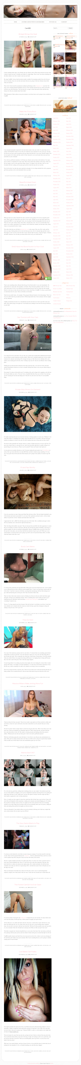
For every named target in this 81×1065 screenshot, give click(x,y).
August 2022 (56, 187)
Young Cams (69, 300)
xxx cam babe (30, 879)
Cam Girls (33, 461)
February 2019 (69, 130)
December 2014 (69, 248)
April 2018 (68, 154)
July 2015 (68, 233)
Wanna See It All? (28, 753)
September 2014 (70, 257)
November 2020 (56, 239)
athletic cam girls (40, 540)
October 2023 (56, 157)
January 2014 (69, 278)
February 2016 (69, 220)
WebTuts (51, 1063)
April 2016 (68, 217)
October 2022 (56, 184)
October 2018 (69, 142)
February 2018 (69, 160)
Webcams (19, 105)
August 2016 (69, 208)
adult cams (30, 240)
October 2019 (56, 272)
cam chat (36, 1051)
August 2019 (56, 278)
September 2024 (57, 142)
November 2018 (69, 139)
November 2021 (56, 214)
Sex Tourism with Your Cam (27, 317)
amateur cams (37, 240)
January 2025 (56, 136)
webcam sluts (42, 462)
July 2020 (55, 251)
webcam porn (28, 462)
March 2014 (69, 272)
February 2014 (69, 275)
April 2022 (55, 199)
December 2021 (56, 211)
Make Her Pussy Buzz (27, 111)
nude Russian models (27, 312)
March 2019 (69, 127)
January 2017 (69, 193)
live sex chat (29, 541)
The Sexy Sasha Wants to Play (27, 823)
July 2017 (68, 178)
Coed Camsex (56, 297)
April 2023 (55, 169)
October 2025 (56, 124)
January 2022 (56, 208)
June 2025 (55, 127)
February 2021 (56, 233)
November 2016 (69, 199)
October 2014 (69, 254)
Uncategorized (21, 461)
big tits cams (39, 613)
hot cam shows (40, 878)
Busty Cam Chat (20, 746)
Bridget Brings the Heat (28, 34)
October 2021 (56, 217)
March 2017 (69, 187)
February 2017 (69, 190)
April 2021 (55, 229)
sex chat (29, 946)
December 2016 (69, 196)
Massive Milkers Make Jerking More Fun (27, 683)
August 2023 (56, 163)
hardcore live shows (25, 678)
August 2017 (69, 175)
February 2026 (56, 121)
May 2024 (55, 145)
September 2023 (57, 160)
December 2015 (69, 226)
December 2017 (69, 166)
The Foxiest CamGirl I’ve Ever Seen (27, 885)
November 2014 (69, 251)
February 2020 (56, 260)
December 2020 (56, 236)
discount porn (42, 461)
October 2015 (69, 229)
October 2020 (56, 242)
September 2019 (57, 275)
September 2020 (57, 245)
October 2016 (69, 202)
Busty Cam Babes (28, 547)
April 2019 (68, 124)
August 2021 (56, 223)
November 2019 (56, 269)
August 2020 (56, 248)
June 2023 (55, 166)
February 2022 (56, 205)
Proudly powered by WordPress (34, 1063)
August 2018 (69, 148)
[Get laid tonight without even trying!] (65, 112)
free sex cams (46, 677)
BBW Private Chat (57, 285)
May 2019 (68, 121)
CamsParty (64, 21)
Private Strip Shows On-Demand (27, 390)
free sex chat (43, 105)
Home (15, 21)
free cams (33, 175)
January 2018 (69, 163)
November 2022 (56, 181)
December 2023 (56, 154)
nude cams (27, 106)
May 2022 (55, 196)
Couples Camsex (22, 677)
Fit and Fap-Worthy (27, 467)
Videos (67, 294)
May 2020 (55, 254)
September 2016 (70, 205)
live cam (44, 1051)
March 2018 (69, 157)
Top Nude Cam (52, 21)
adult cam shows (31, 105)
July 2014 (68, 260)
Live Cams (49, 105)
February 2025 (56, 133)
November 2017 (69, 169)
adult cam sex (35, 677)
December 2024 (56, 139)
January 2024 (56, 151)
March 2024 (56, 148)
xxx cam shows (27, 1052)
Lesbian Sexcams (57, 303)
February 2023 (56, 175)
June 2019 (68, 118)
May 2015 (68, 239)
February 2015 (69, 245)
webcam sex (35, 462)
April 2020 (55, 257)
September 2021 (57, 220)
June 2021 (55, 226)
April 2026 (55, 118)
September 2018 (70, 145)
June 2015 (68, 236)
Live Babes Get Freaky (27, 952)
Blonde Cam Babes (57, 288)
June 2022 (55, 193)
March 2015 (69, 242)
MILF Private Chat (70, 285)
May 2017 (68, 181)
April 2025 (55, 130)
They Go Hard (27, 620)
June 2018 (68, 151)
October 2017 (69, 172)
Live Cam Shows (15, 462)
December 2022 (56, 178)
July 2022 (55, 190)
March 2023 (56, 172)
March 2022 (56, 202)
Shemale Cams (69, 288)
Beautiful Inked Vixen (28, 182)
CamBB (37, 105)
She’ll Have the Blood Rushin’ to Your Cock (28, 247)
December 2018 (69, 136)
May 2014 (68, 266)
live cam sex (45, 945)
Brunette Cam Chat (57, 291)
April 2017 (68, 184)
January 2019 (69, 133)
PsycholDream (46, 450)
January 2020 (56, 263)
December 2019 (56, 266)
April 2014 (68, 269)
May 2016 (68, 214)
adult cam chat (32, 613)
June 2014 (68, 263)
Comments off (32, 36)
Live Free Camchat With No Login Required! (33, 21)
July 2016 (68, 211)
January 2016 (69, 223)
